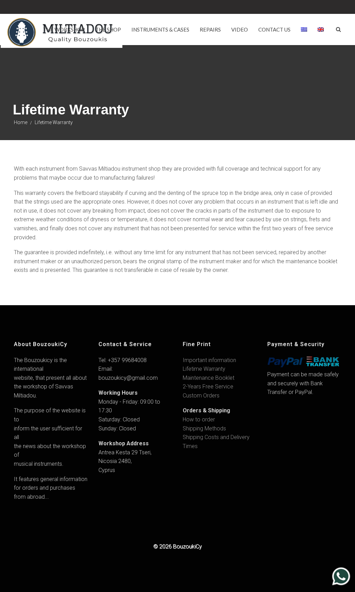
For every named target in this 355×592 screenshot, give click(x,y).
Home (20, 122)
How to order (199, 419)
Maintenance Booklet (208, 378)
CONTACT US (274, 29)
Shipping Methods (204, 428)
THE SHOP (108, 29)
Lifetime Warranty (204, 369)
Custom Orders (201, 395)
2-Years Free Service (208, 386)
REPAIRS (210, 29)
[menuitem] (304, 29)
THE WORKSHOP (64, 29)
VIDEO (239, 29)
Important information (209, 360)
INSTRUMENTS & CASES (160, 29)
